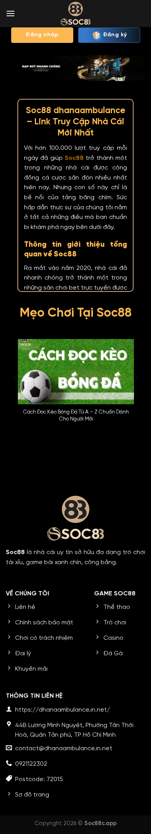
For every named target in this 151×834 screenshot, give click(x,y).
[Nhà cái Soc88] (75, 13)
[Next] (136, 393)
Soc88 (74, 158)
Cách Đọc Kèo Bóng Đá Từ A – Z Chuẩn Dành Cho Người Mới (76, 415)
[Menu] (10, 13)
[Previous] (15, 393)
